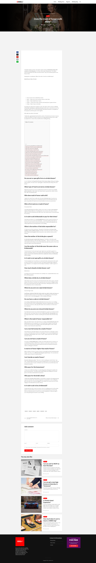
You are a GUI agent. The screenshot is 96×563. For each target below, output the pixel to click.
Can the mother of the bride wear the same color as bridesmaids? (37, 155)
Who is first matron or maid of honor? (32, 149)
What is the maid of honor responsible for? (33, 165)
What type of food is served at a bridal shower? (34, 147)
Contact (51, 545)
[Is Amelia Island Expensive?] (31, 504)
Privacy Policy (52, 540)
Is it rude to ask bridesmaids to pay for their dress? (34, 151)
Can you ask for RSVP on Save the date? (51, 465)
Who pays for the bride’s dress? (31, 173)
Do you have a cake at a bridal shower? (32, 162)
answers (30, 411)
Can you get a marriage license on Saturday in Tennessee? (50, 484)
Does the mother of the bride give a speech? (33, 154)
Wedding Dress (61, 1)
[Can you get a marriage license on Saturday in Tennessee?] (31, 485)
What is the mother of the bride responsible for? (34, 152)
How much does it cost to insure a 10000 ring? (51, 520)
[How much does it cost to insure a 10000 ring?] (31, 522)
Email (37, 443)
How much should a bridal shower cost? (33, 158)
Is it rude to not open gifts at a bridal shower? (33, 156)
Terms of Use (52, 542)
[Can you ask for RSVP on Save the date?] (31, 467)
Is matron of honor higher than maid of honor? (34, 169)
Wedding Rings (75, 1)
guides (38, 411)
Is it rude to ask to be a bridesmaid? (32, 175)
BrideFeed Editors (46, 24)
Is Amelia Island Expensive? (48, 501)
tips (46, 411)
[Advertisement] (48, 41)
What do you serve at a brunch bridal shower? (34, 163)
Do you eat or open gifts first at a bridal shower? (34, 145)
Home (55, 1)
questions (42, 411)
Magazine (68, 1)
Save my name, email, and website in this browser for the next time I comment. (38, 447)
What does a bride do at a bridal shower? (33, 159)
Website (48, 443)
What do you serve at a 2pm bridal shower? (33, 161)
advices (26, 411)
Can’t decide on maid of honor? (31, 170)
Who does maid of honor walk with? (32, 148)
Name (25, 443)
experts (34, 411)
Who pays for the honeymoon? (31, 172)
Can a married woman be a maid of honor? (33, 166)
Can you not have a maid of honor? (32, 168)
